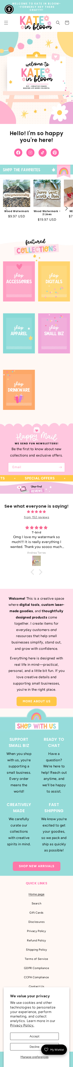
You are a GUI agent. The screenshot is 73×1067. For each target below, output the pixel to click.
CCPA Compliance (36, 977)
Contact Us (36, 986)
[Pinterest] (55, 152)
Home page (36, 894)
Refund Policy (36, 940)
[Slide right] (66, 208)
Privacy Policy (36, 931)
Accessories (14, 306)
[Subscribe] (60, 467)
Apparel (10, 358)
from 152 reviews (36, 517)
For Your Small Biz (51, 360)
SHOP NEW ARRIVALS (36, 866)
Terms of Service (36, 959)
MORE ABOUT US (36, 701)
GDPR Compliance (36, 968)
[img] (36, 512)
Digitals (45, 306)
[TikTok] (43, 152)
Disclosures (36, 922)
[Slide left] (6, 208)
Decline (34, 1047)
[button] (58, 22)
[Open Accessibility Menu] (9, 9)
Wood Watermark (16, 211)
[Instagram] (30, 152)
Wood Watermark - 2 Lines (47, 213)
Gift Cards (36, 912)
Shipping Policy (36, 949)
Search (37, 903)
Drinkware (12, 415)
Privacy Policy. (22, 1025)
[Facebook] (18, 152)
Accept (35, 1036)
